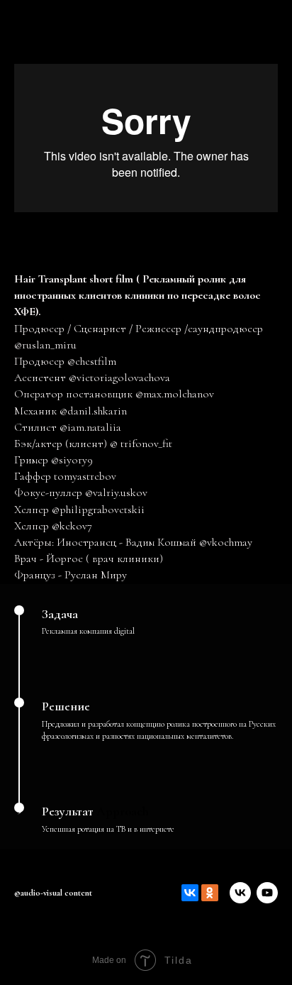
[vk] (240, 892)
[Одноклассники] (209, 892)
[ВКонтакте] (189, 892)
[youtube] (267, 892)
